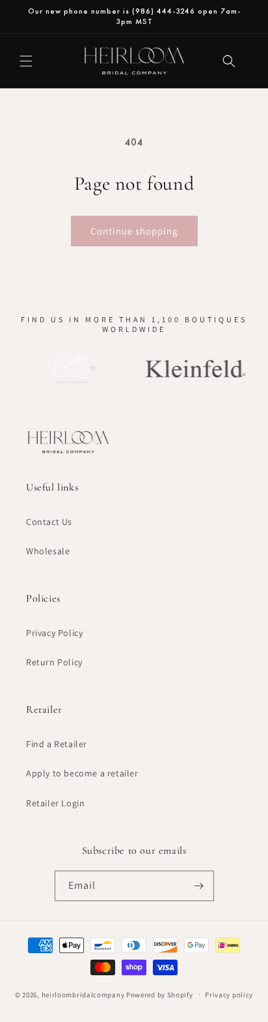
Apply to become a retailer (82, 773)
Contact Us (49, 522)
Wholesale (48, 551)
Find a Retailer (56, 744)
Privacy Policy (54, 633)
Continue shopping (134, 231)
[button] (26, 61)
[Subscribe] (199, 886)
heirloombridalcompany (83, 994)
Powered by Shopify (159, 994)
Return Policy (54, 662)
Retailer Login (55, 803)
